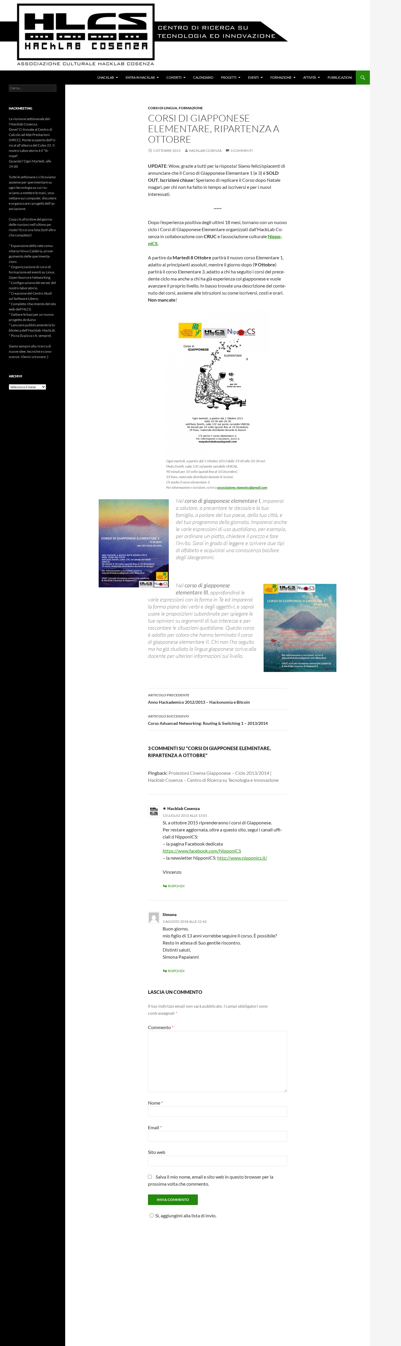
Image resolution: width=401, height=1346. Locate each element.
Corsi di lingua (162, 108)
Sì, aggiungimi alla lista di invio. (185, 1215)
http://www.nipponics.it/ (242, 858)
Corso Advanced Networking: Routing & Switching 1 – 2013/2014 (208, 720)
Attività (309, 77)
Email (155, 1127)
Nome (155, 1102)
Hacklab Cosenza (205, 150)
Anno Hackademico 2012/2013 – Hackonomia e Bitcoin (199, 699)
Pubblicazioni (340, 77)
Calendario (203, 77)
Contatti (173, 77)
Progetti (228, 77)
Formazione (281, 77)
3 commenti (241, 150)
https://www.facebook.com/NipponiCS (202, 850)
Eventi (253, 77)
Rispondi (176, 886)
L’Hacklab (105, 77)
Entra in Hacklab (140, 77)
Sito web (156, 1152)
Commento (160, 1027)
